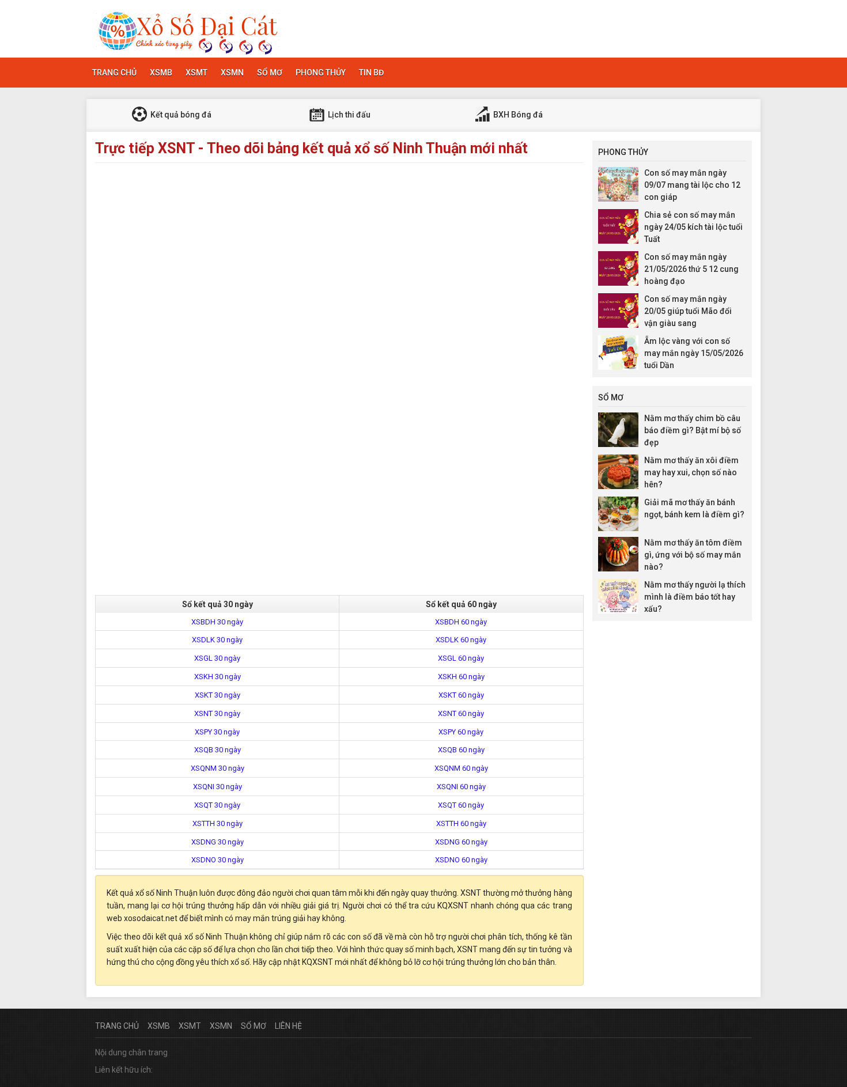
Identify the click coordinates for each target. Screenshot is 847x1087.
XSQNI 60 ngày (461, 786)
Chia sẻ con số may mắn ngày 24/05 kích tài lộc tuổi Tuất (693, 227)
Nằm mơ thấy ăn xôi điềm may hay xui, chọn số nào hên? (691, 472)
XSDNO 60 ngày (461, 859)
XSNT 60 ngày (461, 713)
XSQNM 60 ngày (461, 768)
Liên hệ (288, 1026)
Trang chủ (114, 72)
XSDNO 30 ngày (217, 859)
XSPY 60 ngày (460, 732)
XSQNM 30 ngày (217, 768)
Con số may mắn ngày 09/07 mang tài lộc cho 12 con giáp (692, 185)
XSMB (161, 72)
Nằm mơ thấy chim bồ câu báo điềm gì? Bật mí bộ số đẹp (692, 430)
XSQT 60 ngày (461, 805)
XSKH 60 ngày (461, 676)
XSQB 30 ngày (217, 749)
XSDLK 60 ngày (461, 639)
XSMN (232, 72)
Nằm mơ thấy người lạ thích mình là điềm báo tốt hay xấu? (695, 596)
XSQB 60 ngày (461, 749)
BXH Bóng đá (517, 114)
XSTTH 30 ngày (217, 823)
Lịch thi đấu (348, 114)
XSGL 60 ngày (461, 658)
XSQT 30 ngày (217, 805)
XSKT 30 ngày (217, 695)
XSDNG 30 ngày (217, 842)
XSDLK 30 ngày (217, 639)
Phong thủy (321, 72)
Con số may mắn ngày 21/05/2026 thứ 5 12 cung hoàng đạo (691, 269)
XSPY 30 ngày (217, 732)
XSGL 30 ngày (217, 658)
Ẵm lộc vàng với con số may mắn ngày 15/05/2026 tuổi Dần (693, 353)
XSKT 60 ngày (461, 695)
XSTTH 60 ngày (461, 823)
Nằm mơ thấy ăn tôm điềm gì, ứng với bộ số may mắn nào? (693, 554)
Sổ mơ (269, 72)
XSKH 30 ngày (217, 676)
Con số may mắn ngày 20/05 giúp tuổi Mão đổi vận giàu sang (688, 311)
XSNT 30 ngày (217, 713)
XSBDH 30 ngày (217, 622)
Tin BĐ (371, 72)
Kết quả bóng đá (180, 114)
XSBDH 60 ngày (461, 622)
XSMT (196, 72)
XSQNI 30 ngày (217, 786)
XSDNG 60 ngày (461, 842)
